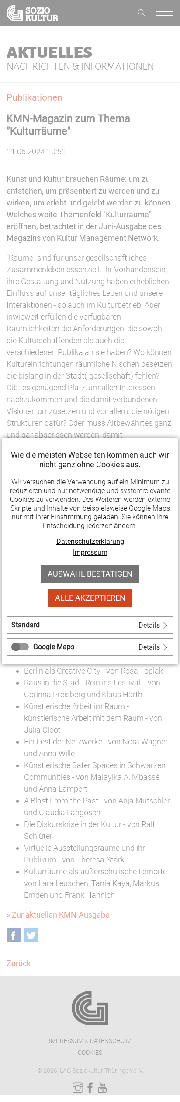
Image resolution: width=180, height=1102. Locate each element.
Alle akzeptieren (90, 597)
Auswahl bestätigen (90, 573)
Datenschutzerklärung (90, 541)
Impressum (90, 552)
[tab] (90, 625)
